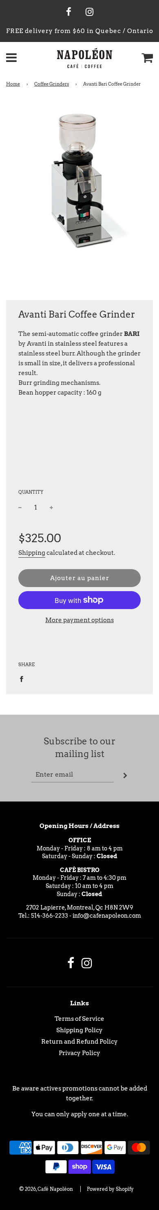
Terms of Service (79, 1018)
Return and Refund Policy (79, 1041)
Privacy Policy (79, 1053)
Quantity (30, 492)
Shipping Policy (79, 1030)
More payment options (79, 620)
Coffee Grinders (51, 84)
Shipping (31, 552)
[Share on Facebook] (23, 678)
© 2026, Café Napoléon (46, 1189)
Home (13, 84)
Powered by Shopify (110, 1189)
